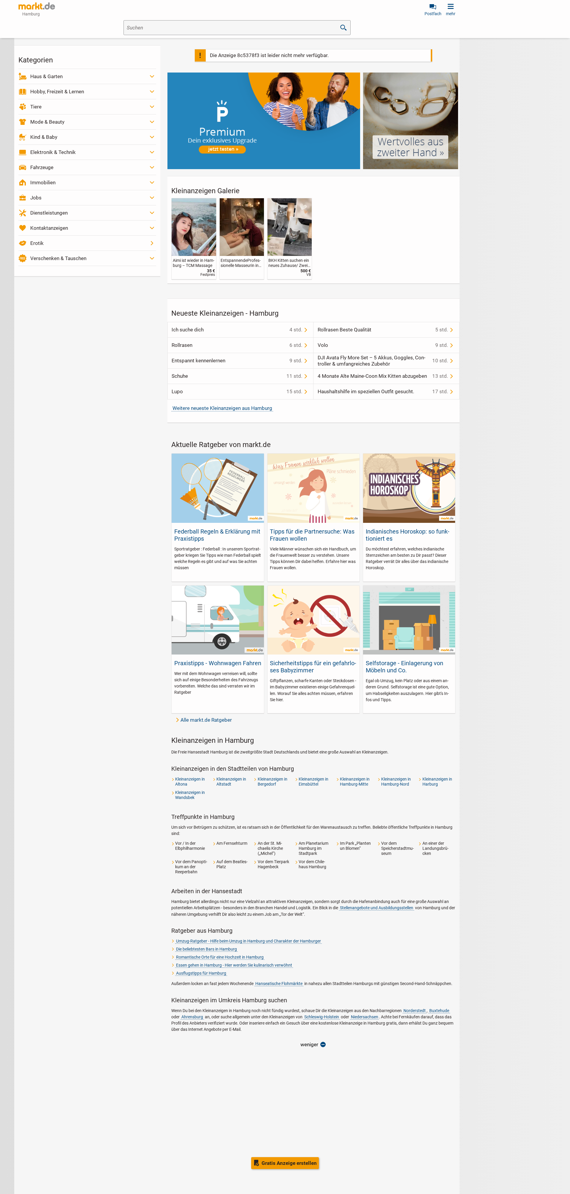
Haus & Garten (46, 76)
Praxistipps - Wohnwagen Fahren (217, 663)
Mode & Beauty (47, 122)
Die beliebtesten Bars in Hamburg (206, 949)
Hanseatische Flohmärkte (279, 983)
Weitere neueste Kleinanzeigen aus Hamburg (222, 408)
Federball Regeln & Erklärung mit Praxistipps (217, 535)
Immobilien (43, 182)
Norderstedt (414, 1010)
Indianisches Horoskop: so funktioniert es (407, 535)
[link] (194, 238)
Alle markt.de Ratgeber (206, 720)
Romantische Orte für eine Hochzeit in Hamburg (220, 957)
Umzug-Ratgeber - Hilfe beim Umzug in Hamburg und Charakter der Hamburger (248, 941)
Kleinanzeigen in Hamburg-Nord (396, 781)
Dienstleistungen (49, 213)
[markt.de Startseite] (36, 6)
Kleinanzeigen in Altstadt (231, 781)
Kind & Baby (43, 137)
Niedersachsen (364, 1016)
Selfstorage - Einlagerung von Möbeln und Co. (404, 667)
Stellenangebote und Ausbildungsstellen (376, 907)
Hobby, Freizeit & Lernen (57, 92)
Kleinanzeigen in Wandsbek (190, 795)
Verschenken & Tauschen (58, 258)
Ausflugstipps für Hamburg (201, 973)
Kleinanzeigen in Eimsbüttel (313, 781)
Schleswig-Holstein (321, 1016)
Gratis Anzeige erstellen (289, 1163)
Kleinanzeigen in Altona (190, 781)
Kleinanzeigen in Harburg (437, 781)
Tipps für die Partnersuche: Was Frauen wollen (312, 535)
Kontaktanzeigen (49, 228)
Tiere (36, 107)
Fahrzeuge (41, 167)
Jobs (36, 198)
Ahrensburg (192, 1016)
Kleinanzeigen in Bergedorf (272, 781)
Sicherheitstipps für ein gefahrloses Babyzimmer (313, 667)
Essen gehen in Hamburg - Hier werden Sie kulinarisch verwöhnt (234, 965)
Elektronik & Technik (53, 152)
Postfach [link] (433, 13)
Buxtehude (439, 1010)
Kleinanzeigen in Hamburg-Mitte (355, 781)
